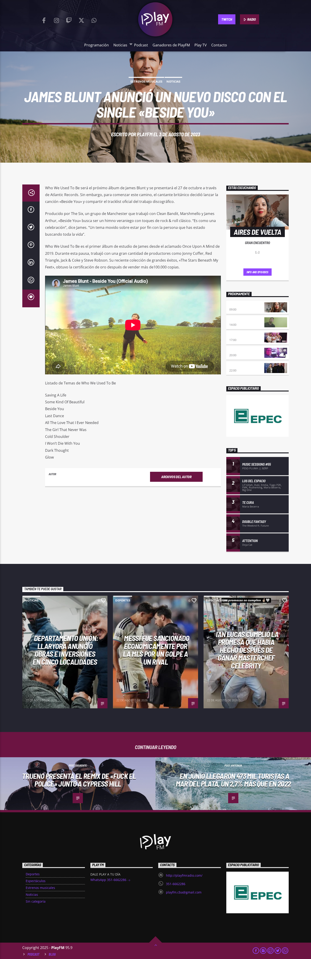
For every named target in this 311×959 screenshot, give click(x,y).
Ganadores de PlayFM (171, 45)
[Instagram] (56, 19)
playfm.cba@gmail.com (183, 892)
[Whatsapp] (94, 19)
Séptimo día (238, 350)
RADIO (251, 19)
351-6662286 (175, 884)
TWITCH (226, 19)
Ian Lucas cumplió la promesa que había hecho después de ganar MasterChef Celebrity (247, 650)
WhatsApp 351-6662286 (108, 880)
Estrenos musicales (146, 81)
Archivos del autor (176, 476)
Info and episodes (257, 272)
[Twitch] (69, 19)
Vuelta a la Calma (243, 320)
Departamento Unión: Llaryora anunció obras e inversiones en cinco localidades (65, 650)
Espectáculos (217, 600)
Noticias (120, 45)
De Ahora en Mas (241, 335)
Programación (96, 45)
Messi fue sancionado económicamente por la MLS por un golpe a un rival (156, 650)
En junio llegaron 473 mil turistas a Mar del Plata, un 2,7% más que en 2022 (233, 780)
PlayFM (144, 134)
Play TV (200, 45)
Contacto (219, 45)
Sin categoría (36, 901)
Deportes (122, 600)
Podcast (141, 45)
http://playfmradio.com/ (184, 875)
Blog (52, 954)
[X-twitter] (81, 19)
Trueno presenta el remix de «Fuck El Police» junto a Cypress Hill (79, 780)
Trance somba (239, 365)
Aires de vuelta (241, 305)
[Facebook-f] (44, 19)
